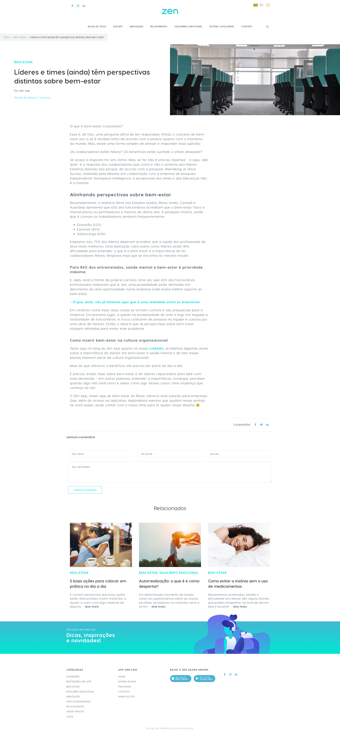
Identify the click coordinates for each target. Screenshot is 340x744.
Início (6, 37)
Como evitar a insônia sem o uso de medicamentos (238, 584)
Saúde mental (75, 711)
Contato (246, 26)
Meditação (136, 26)
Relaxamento (159, 26)
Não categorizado (78, 701)
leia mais (92, 606)
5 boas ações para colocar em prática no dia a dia (98, 584)
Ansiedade (73, 676)
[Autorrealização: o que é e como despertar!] (170, 545)
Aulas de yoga (97, 26)
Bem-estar (20, 37)
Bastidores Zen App (78, 681)
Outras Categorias (221, 26)
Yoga (69, 716)
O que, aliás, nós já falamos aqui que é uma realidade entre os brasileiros (136, 302)
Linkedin (156, 348)
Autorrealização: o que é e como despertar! (169, 584)
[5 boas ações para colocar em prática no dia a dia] (101, 545)
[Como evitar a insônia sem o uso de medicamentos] (239, 545)
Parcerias (124, 686)
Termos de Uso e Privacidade (176, 728)
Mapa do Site (126, 696)
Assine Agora (127, 681)
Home (121, 676)
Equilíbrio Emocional (188, 26)
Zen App (118, 26)
